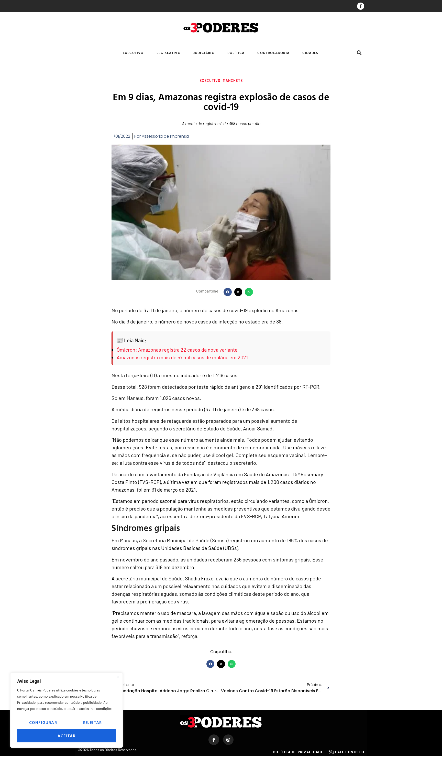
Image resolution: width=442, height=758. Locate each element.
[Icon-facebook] (360, 6)
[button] (359, 52)
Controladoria (273, 52)
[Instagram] (228, 739)
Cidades (310, 52)
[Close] (117, 677)
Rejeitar (92, 722)
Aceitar (66, 736)
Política (236, 52)
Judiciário (204, 52)
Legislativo (169, 52)
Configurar (43, 722)
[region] (66, 710)
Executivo (133, 52)
